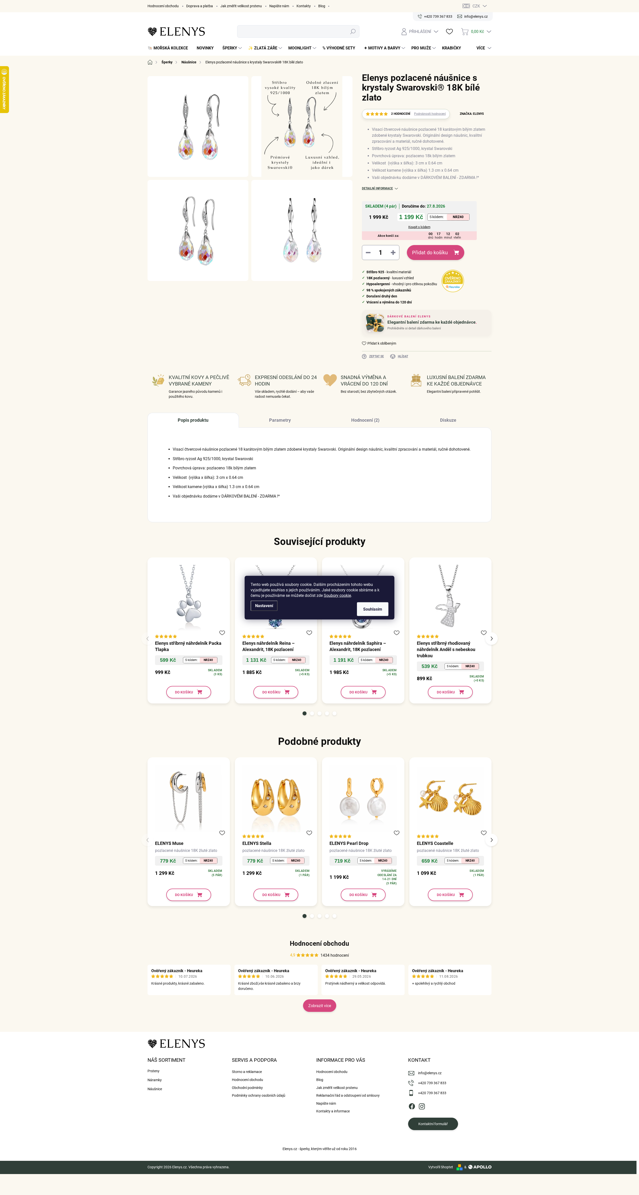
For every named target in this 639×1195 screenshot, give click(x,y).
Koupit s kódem (419, 227)
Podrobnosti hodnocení (430, 114)
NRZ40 (458, 217)
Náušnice (155, 1089)
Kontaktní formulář (433, 1124)
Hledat (353, 31)
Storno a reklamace (247, 1072)
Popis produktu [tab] (193, 420)
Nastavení (264, 605)
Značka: (472, 114)
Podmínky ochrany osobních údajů (258, 1095)
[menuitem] (170, 48)
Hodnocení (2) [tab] (365, 420)
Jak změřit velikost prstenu (241, 6)
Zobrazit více (319, 1005)
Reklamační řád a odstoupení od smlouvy (348, 1095)
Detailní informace (377, 188)
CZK (476, 6)
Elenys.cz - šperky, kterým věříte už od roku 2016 (320, 1149)
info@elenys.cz (430, 1073)
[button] (304, 713)
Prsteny (154, 1071)
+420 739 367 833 (432, 1083)
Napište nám (279, 6)
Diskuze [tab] (448, 420)
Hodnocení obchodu (163, 6)
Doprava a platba (199, 6)
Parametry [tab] (280, 420)
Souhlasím (372, 609)
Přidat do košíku (430, 253)
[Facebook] (412, 1105)
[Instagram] (422, 1105)
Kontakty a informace (333, 1111)
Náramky (155, 1080)
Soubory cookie (337, 595)
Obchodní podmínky (247, 1088)
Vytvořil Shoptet (440, 1167)
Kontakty (304, 6)
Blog (321, 6)
